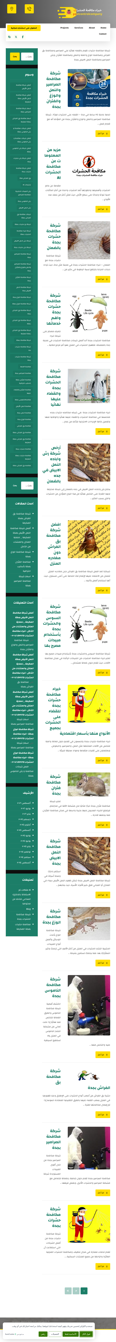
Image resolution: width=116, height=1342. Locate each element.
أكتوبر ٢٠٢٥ (25, 825)
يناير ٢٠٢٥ (26, 846)
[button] (23, 37)
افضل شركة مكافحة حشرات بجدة (23, 170)
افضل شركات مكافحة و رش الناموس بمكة (22, 140)
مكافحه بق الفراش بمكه (22, 465)
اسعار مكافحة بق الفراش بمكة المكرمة (21, 120)
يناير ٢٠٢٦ (26, 814)
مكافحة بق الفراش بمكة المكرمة (22, 440)
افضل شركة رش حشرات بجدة (22, 160)
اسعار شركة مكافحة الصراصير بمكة (23, 110)
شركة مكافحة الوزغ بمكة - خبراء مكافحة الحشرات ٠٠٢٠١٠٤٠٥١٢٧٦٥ (22, 734)
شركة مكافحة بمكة (23, 340)
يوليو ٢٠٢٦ (26, 808)
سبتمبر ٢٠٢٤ (25, 857)
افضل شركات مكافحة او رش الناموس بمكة (22, 130)
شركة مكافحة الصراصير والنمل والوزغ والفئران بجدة (22, 267)
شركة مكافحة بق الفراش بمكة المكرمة (21, 332)
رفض (43, 1334)
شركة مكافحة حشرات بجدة (23, 358)
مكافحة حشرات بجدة (23, 449)
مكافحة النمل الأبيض (23, 406)
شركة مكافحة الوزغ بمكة (21, 303)
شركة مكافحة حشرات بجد (23, 348)
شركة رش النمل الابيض (22, 240)
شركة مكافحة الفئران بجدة (23, 279)
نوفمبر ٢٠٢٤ (25, 852)
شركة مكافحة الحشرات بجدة (23, 916)
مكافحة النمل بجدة (24, 412)
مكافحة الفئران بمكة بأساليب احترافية (23, 381)
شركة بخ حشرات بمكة (23, 224)
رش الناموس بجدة (24, 201)
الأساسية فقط (70, 1334)
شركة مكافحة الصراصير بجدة (22, 255)
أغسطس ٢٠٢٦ (24, 803)
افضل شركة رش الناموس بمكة (21, 150)
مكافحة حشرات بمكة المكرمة (23, 457)
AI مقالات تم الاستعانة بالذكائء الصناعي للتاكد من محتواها (21, 897)
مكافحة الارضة (25, 366)
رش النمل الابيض (25, 207)
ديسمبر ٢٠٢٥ (25, 819)
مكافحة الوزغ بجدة (24, 419)
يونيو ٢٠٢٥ (26, 841)
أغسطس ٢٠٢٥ (24, 830)
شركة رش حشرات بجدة (22, 247)
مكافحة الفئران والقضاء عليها (22, 391)
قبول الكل (86, 1334)
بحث (15, 56)
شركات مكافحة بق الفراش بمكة (24, 216)
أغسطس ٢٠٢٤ (24, 862)
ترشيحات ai (27, 184)
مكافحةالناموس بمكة (23, 399)
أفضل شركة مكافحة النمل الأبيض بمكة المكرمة (23, 98)
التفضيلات (55, 1334)
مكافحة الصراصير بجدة (23, 373)
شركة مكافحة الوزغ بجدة (22, 297)
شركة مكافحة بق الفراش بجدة (21, 312)
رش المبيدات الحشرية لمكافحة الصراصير (23, 193)
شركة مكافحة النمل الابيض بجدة (23, 289)
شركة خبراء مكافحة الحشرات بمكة (24, 232)
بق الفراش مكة (25, 178)
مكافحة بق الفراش (24, 425)
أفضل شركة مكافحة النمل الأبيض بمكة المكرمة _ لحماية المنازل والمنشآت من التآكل (20, 537)
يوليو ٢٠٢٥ (26, 835)
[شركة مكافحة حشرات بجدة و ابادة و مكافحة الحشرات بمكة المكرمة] (83, 13)
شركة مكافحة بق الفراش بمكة (21, 322)
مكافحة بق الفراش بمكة (22, 432)
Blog (28, 909)
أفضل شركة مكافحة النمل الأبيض (23, 86)
